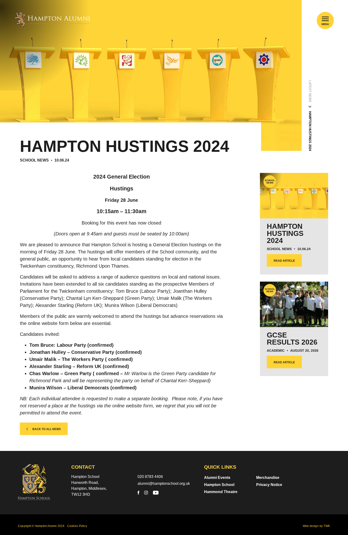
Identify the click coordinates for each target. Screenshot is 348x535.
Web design (311, 526)
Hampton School (219, 485)
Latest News (310, 91)
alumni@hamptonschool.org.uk (164, 483)
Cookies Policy (77, 526)
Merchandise (267, 478)
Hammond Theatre (220, 492)
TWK (327, 526)
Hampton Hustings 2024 (310, 131)
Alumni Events (217, 478)
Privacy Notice (269, 485)
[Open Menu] (325, 19)
